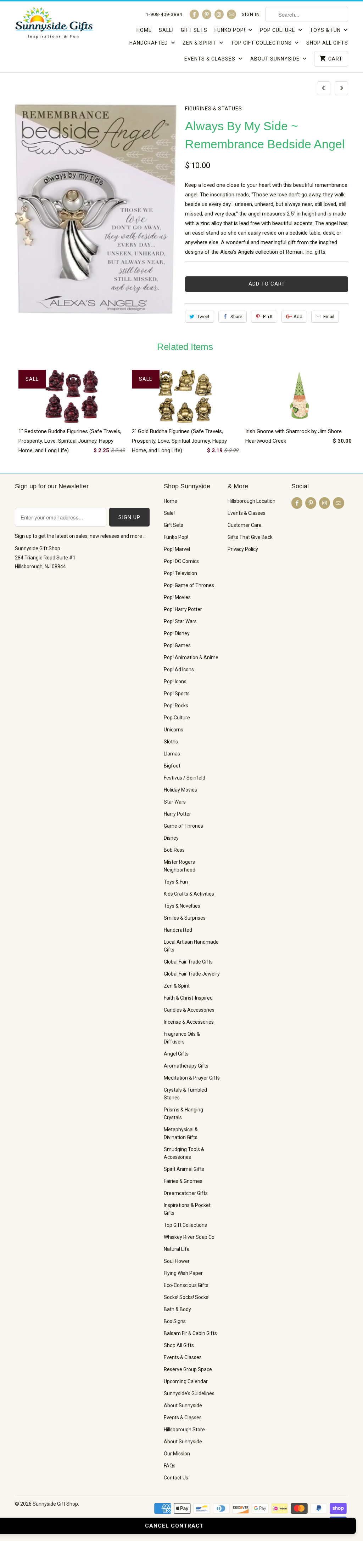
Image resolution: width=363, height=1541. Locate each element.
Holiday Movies (180, 790)
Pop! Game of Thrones (189, 585)
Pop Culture (278, 30)
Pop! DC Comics (181, 561)
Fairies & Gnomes (183, 1181)
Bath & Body (177, 1309)
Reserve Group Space (188, 1369)
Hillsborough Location (251, 501)
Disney (171, 838)
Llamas (172, 754)
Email (328, 316)
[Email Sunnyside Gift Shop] (231, 14)
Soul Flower (177, 1261)
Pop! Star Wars (180, 621)
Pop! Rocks (176, 705)
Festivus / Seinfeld (184, 778)
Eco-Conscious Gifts (186, 1285)
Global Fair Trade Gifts (188, 962)
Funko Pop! (230, 30)
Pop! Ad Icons (179, 669)
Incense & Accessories (189, 1022)
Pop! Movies (177, 597)
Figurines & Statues (213, 108)
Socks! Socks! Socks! (187, 1297)
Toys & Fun (326, 30)
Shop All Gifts (327, 43)
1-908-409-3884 (164, 14)
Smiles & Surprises (185, 918)
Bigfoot (172, 766)
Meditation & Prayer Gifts (192, 1078)
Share (236, 316)
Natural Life (177, 1249)
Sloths (171, 741)
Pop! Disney (177, 633)
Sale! (166, 30)
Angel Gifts (176, 1054)
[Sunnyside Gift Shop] (54, 25)
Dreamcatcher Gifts (186, 1193)
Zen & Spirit (200, 43)
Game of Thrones (183, 826)
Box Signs (175, 1321)
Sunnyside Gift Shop (55, 1504)
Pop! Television (180, 573)
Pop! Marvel (177, 549)
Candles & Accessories (189, 1010)
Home (144, 30)
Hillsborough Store (184, 1429)
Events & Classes (210, 59)
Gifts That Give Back (250, 537)
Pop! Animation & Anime (191, 657)
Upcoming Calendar (186, 1381)
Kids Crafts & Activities (189, 894)
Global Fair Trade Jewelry (192, 974)
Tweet (203, 316)
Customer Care (245, 525)
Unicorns (173, 729)
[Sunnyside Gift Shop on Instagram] (219, 14)
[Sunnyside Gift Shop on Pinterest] (206, 14)
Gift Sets (194, 30)
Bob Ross (174, 850)
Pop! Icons (175, 681)
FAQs (169, 1465)
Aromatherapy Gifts (186, 1066)
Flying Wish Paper (183, 1273)
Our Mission (177, 1453)
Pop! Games (177, 645)
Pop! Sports (177, 693)
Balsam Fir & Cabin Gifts (190, 1333)
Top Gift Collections (262, 43)
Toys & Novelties (182, 906)
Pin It (268, 316)
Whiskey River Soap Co (189, 1237)
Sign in (251, 14)
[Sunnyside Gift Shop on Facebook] (194, 14)
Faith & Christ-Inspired (188, 998)
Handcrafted (149, 43)
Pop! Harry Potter (183, 609)
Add (298, 316)
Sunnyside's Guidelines (189, 1393)
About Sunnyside (275, 59)
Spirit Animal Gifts (184, 1169)
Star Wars (175, 802)
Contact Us (176, 1477)
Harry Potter (177, 814)
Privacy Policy (243, 549)
